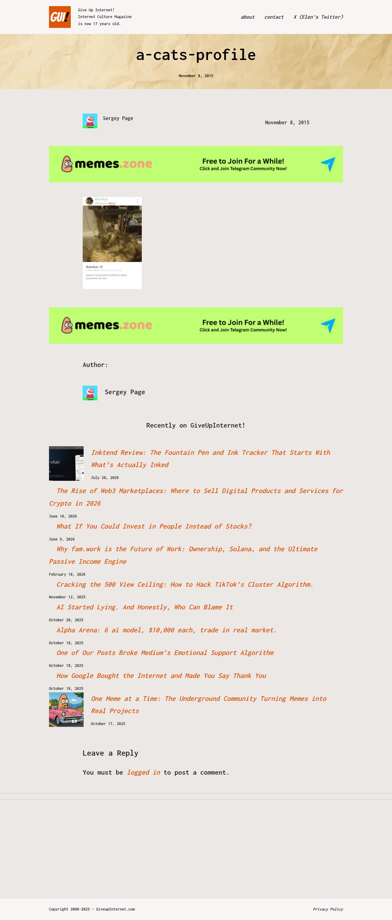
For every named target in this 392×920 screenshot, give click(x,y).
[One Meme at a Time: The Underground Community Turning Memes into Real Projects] (66, 709)
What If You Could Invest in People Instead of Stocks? (153, 526)
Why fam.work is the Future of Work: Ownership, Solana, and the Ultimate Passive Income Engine (183, 555)
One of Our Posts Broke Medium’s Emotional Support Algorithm (164, 652)
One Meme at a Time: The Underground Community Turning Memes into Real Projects (208, 704)
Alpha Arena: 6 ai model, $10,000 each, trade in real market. (166, 630)
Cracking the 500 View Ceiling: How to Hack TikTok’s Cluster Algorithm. (185, 584)
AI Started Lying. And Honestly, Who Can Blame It (144, 607)
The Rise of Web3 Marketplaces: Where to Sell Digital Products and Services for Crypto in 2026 (196, 497)
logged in (143, 772)
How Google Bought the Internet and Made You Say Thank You (161, 675)
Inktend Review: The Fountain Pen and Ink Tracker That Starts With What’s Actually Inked (210, 458)
